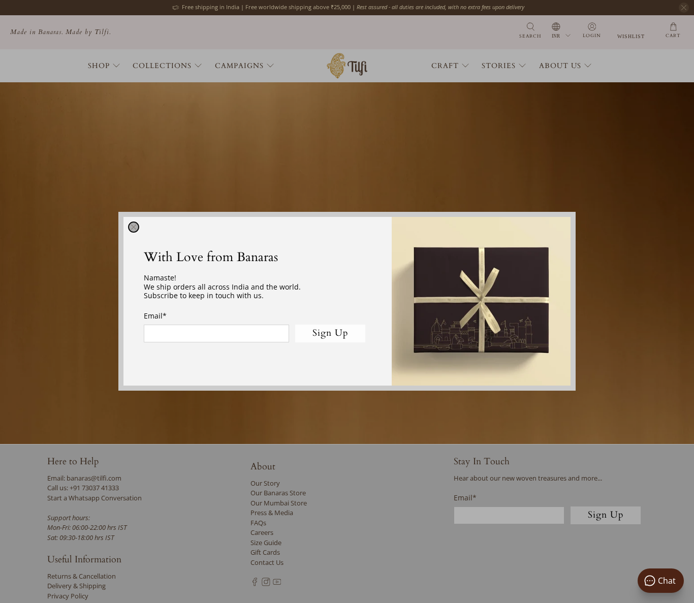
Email (155, 316)
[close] (134, 227)
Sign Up (330, 333)
